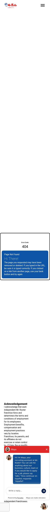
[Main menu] (42, 5)
